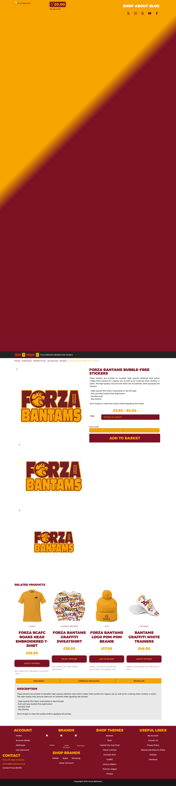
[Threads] (142, 13)
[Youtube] (149, 13)
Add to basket (124, 438)
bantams (92, 667)
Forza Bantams (106, 669)
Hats (107, 626)
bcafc (54, 667)
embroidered (33, 671)
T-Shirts (31, 626)
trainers (156, 667)
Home (18, 355)
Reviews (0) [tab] (139, 681)
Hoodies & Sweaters (69, 626)
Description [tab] (38, 681)
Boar (16, 671)
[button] (17, 369)
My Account (55, 9)
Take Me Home (57, 669)
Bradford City (39, 361)
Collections (27, 361)
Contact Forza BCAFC (12, 768)
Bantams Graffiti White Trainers (144, 636)
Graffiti (69, 667)
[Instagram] (135, 13)
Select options (32, 663)
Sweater (75, 667)
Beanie (103, 667)
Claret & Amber (94, 669)
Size (92, 416)
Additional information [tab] (88, 681)
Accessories (52, 361)
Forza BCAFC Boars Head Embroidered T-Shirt (32, 639)
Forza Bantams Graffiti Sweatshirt (69, 636)
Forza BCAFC (43, 671)
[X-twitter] (128, 13)
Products (30, 355)
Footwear (144, 626)
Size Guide (94, 427)
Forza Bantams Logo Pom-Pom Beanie (106, 636)
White (129, 669)
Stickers (63, 361)
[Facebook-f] (156, 13)
